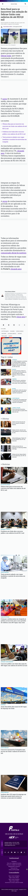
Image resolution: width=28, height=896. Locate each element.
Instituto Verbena (19, 331)
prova (5, 201)
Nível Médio (3, 333)
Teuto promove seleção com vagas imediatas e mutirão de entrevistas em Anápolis (14, 139)
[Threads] (24, 852)
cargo (4, 99)
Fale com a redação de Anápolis (14, 864)
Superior (10, 335)
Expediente (14, 861)
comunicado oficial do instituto (13, 253)
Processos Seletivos (12, 333)
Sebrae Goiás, (6, 55)
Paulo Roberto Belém (7, 26)
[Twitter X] (18, 852)
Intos (15, 890)
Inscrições (12, 331)
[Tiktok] (8, 852)
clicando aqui (15, 269)
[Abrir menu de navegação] (2, 3)
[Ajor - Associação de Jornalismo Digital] (14, 837)
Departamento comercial (14, 866)
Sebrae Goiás (4, 335)
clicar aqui (21, 317)
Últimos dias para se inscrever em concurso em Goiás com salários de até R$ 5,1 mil (14, 126)
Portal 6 (16, 889)
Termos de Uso (14, 868)
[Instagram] (5, 852)
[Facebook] (11, 852)
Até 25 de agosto (5, 331)
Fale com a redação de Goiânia (14, 863)
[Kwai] (21, 852)
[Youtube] (14, 852)
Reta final (20, 333)
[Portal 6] (14, 3)
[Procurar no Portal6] (25, 4)
